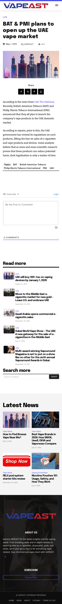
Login (56, 194)
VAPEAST (29, 44)
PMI (45, 168)
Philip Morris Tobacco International (22, 168)
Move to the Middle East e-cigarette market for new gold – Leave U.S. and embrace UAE (34, 297)
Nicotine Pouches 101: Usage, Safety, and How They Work (45, 478)
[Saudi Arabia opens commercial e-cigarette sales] (9, 312)
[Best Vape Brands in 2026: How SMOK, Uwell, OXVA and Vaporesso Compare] (45, 420)
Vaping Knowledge (39, 472)
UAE (5, 17)
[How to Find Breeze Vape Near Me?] (16, 420)
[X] (28, 92)
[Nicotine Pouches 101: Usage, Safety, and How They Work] (45, 461)
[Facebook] (21, 92)
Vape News (7, 431)
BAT (15, 164)
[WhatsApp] (41, 92)
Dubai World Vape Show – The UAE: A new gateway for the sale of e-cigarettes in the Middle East (35, 334)
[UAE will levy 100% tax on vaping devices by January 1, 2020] (9, 275)
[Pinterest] (34, 92)
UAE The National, (44, 101)
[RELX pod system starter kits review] (16, 461)
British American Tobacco (33, 164)
